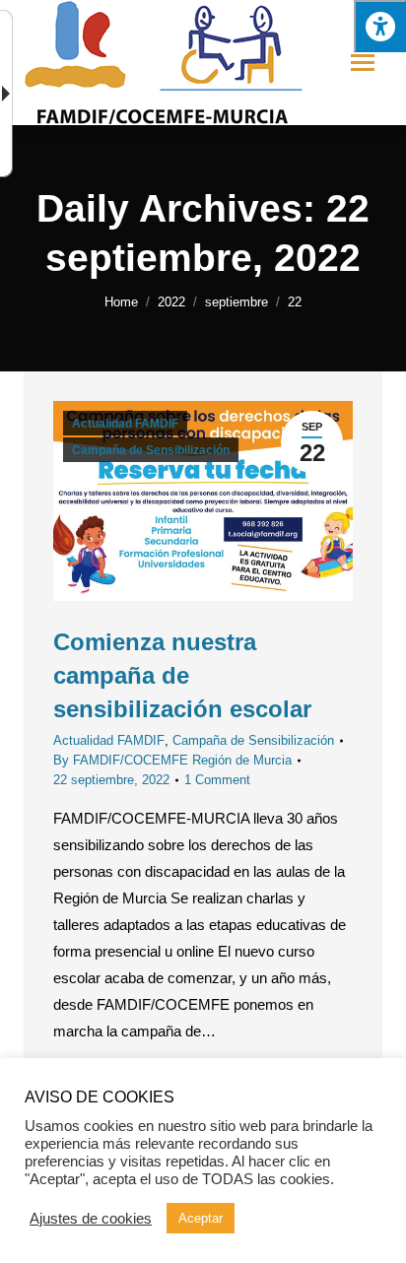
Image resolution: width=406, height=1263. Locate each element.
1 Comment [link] (217, 779)
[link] (121, 302)
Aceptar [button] (200, 1218)
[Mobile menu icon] (362, 62)
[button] (380, 26)
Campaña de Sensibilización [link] (151, 450)
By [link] (172, 760)
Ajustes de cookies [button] (91, 1219)
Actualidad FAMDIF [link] (125, 424)
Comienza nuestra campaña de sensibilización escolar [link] (182, 675)
